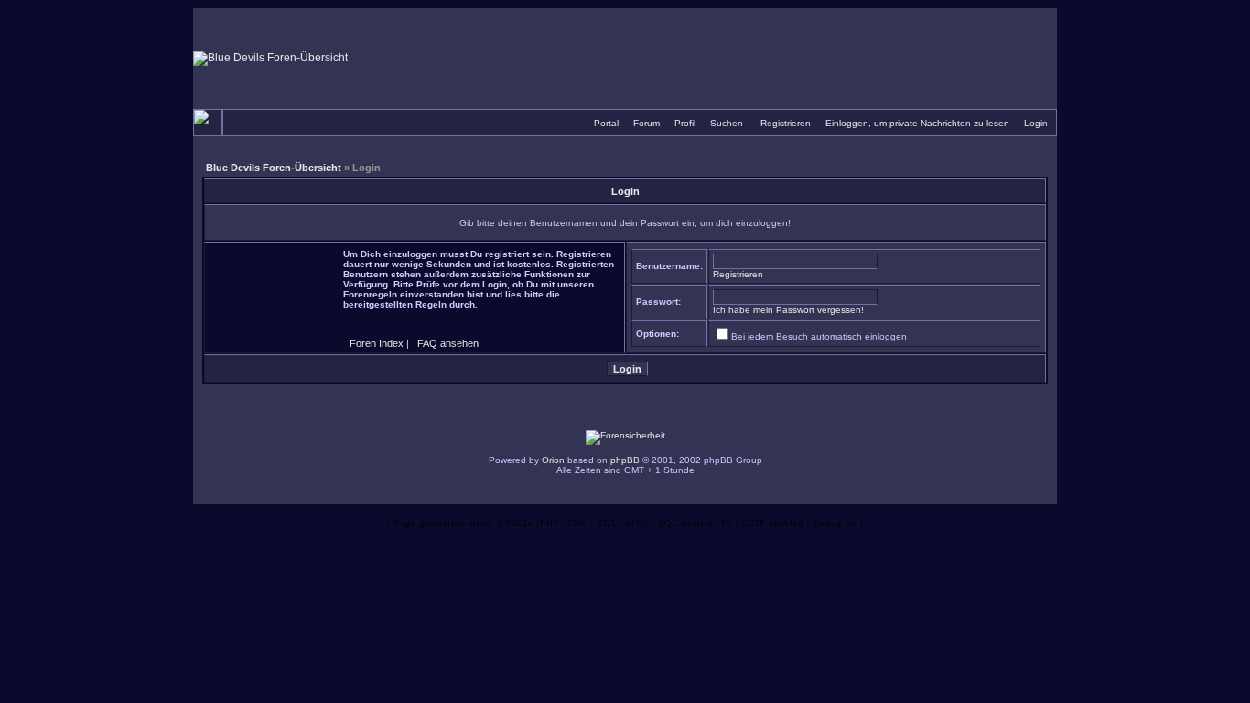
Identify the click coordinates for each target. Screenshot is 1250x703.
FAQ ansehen (448, 343)
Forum (646, 123)
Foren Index (377, 343)
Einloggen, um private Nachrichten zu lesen (917, 123)
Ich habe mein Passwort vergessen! (788, 310)
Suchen (726, 123)
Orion (553, 460)
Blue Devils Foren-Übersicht (273, 167)
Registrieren (785, 123)
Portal (606, 123)
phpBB (625, 460)
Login (1036, 123)
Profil (684, 123)
